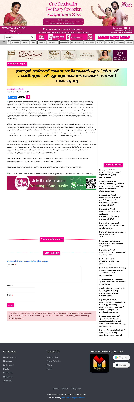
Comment (10, 264)
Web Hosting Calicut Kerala (75, 398)
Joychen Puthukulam (54, 361)
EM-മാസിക (114, 37)
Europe (25, 42)
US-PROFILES (64, 42)
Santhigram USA (52, 357)
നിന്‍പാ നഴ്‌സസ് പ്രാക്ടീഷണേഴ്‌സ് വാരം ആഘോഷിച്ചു (109, 261)
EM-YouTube (124, 37)
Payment (100, 42)
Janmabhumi (7, 381)
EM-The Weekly (103, 37)
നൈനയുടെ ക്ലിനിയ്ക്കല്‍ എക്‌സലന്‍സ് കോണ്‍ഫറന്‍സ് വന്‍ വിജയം (112, 282)
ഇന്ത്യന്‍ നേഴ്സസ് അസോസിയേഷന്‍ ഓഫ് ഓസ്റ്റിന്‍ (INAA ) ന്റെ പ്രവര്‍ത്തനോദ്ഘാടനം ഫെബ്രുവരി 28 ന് (109, 200)
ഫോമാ (42, 42)
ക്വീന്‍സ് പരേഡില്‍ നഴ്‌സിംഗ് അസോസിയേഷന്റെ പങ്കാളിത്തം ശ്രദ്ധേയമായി (112, 332)
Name (9, 286)
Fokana (49, 365)
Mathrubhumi (7, 361)
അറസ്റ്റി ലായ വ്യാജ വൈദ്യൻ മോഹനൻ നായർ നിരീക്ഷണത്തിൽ (112, 234)
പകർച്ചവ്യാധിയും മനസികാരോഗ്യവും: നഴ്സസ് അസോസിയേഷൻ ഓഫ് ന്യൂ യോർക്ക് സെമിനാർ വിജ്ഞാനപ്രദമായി (111, 186)
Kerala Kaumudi (8, 365)
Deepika (6, 369)
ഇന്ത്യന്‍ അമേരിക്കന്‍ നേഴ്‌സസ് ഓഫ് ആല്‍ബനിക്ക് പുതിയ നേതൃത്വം (111, 225)
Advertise (109, 42)
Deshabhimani (8, 373)
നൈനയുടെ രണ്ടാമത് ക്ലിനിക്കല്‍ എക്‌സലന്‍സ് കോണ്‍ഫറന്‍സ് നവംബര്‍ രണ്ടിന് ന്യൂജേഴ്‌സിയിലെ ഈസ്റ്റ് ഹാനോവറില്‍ (112, 321)
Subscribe (119, 42)
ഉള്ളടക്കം (89, 42)
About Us (65, 389)
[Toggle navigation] (4, 42)
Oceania (15, 42)
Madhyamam (7, 377)
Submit (10, 305)
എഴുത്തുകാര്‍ (77, 42)
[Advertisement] (51, 212)
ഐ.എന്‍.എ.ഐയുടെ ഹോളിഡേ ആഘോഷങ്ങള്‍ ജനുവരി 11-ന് (111, 243)
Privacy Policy (76, 389)
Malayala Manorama (10, 357)
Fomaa (49, 369)
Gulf (33, 42)
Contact (55, 389)
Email (9, 295)
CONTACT (129, 42)
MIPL (63, 398)
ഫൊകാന (53, 42)
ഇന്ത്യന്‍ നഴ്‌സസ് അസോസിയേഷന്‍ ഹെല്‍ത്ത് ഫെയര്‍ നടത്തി (112, 252)
